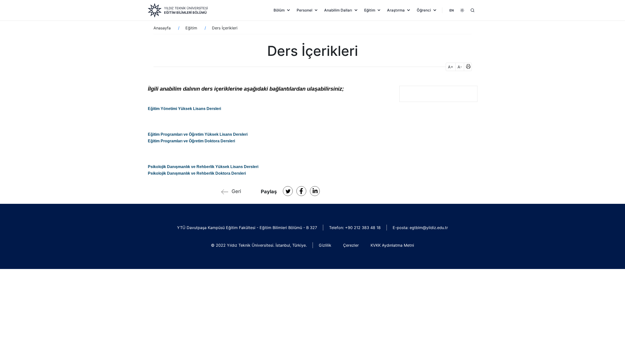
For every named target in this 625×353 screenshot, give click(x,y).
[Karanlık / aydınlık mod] (462, 10)
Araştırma (396, 10)
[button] (466, 67)
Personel (304, 10)
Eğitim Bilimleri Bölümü (185, 12)
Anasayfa (162, 27)
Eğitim (369, 10)
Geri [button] (236, 191)
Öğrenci (424, 10)
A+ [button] (450, 66)
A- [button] (460, 66)
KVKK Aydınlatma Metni (392, 245)
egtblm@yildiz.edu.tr (429, 227)
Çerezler (351, 245)
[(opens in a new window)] (288, 191)
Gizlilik (325, 245)
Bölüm (279, 10)
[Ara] (472, 10)
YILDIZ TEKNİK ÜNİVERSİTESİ (186, 8)
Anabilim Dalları (338, 10)
